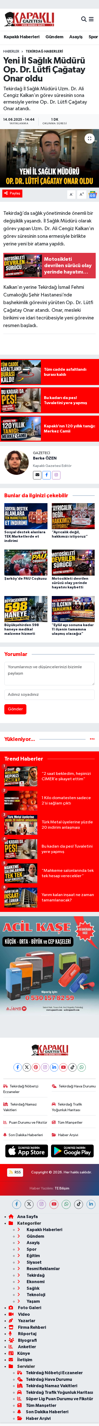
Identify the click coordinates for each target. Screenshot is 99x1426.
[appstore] (27, 1152)
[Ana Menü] (91, 19)
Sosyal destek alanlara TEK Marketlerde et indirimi (24, 536)
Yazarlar (26, 1321)
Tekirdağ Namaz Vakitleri (20, 1107)
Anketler (26, 1347)
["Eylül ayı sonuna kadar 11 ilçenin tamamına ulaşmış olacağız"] (73, 609)
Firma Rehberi (31, 1327)
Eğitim (33, 1256)
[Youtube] (63, 1067)
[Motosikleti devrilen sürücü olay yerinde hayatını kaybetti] (73, 562)
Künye (23, 1353)
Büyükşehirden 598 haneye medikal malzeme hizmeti (21, 629)
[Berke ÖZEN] (16, 462)
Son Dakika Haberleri (26, 1135)
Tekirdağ (35, 1275)
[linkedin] (91, 1204)
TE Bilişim (62, 1188)
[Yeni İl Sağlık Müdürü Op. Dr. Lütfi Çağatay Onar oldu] (49, 158)
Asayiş (75, 37)
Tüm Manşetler (70, 1122)
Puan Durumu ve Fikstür (28, 1122)
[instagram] (41, 1204)
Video (23, 1314)
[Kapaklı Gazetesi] (29, 19)
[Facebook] (46, 475)
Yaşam (33, 1301)
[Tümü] (92, 739)
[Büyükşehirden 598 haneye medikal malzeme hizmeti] (25, 609)
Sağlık (32, 1288)
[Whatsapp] (81, 1067)
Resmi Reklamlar (43, 1269)
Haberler (11, 51)
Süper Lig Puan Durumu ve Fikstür (59, 1399)
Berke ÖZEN (45, 458)
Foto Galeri (29, 1308)
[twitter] (29, 1204)
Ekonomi (35, 1282)
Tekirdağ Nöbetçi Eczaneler (21, 1089)
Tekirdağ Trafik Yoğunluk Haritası (67, 1107)
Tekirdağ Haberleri (44, 51)
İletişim (24, 1360)
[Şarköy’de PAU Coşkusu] (25, 562)
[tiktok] (78, 1204)
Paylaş (15, 193)
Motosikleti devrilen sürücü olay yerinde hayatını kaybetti (70, 583)
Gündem (54, 37)
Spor (93, 37)
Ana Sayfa (27, 1216)
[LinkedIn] (54, 1067)
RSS (17, 1172)
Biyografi (27, 1340)
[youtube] (54, 1204)
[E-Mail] (37, 475)
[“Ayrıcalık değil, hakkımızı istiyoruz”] (73, 516)
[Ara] (84, 19)
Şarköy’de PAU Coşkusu (25, 578)
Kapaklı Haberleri (22, 37)
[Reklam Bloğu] (49, 966)
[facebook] (16, 1204)
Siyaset (34, 1262)
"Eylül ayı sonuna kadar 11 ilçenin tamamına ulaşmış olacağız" (73, 629)
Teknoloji (35, 1295)
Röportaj (26, 1334)
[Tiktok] (72, 1067)
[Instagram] (56, 475)
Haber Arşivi (68, 1135)
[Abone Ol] (92, 194)
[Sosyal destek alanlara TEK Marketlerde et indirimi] (25, 516)
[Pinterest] (36, 1067)
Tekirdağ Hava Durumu (77, 1086)
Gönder (15, 709)
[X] (27, 1067)
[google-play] (72, 1152)
